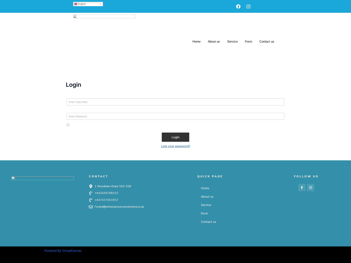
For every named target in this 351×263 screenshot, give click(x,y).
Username (74, 96)
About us (214, 41)
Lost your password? (175, 146)
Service (232, 41)
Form (248, 41)
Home (197, 41)
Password (74, 110)
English (81, 4)
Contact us (266, 41)
